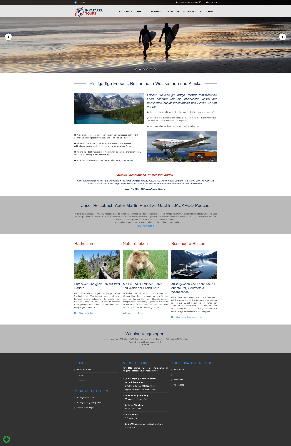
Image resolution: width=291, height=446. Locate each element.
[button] (6, 439)
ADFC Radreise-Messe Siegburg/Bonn (145, 424)
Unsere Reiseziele (84, 369)
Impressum (178, 379)
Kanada (82, 380)
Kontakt (210, 11)
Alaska (81, 375)
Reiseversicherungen (85, 407)
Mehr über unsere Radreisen (86, 313)
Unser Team (179, 369)
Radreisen (156, 11)
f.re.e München (135, 405)
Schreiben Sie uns (209, 2)
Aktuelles (142, 11)
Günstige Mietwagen (85, 397)
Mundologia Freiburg (138, 395)
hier (131, 160)
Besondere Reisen (192, 11)
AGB (175, 374)
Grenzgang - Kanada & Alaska (142, 378)
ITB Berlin (133, 414)
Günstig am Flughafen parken (89, 402)
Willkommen (125, 11)
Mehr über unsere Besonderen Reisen (187, 317)
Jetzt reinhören (145, 225)
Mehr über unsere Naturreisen (135, 313)
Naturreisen (172, 11)
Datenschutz (179, 385)
